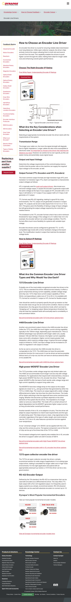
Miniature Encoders (6, 573)
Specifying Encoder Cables (31, 578)
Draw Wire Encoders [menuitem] (6, 98)
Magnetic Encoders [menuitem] (9, 71)
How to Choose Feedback (30, 12)
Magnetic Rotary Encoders (8, 562)
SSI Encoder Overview (30, 562)
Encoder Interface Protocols (32, 558)
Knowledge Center (10, 12)
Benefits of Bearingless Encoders (33, 584)
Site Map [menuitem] (37, 594)
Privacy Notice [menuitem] (9, 594)
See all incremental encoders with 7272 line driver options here (41, 318)
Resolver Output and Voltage (32, 569)
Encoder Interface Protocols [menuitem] (9, 120)
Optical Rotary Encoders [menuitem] (7, 81)
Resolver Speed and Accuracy (32, 571)
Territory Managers (57, 565)
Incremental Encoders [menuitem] (7, 61)
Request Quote (9, 172)
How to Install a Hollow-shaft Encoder (34, 588)
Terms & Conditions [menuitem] (51, 594)
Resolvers (5, 579)
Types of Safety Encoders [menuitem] (8, 150)
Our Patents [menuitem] (42, 594)
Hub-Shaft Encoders (7, 569)
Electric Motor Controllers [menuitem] (7, 144)
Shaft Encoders (5, 571)
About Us (55, 558)
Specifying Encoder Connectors (33, 580)
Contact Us (57, 552)
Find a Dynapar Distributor (59, 562)
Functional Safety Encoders (31, 565)
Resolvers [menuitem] (6, 56)
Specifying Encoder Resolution (32, 575)
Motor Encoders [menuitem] (8, 52)
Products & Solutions (10, 552)
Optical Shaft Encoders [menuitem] (7, 76)
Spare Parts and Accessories (10, 588)
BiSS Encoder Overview (31, 560)
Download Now (26, 77)
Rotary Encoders (7, 555)
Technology (28, 555)
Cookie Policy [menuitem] (17, 594)
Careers (55, 560)
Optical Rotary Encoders (7, 565)
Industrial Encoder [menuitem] (9, 49)
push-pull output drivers (44, 186)
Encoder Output (49, 12)
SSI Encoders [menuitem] (7, 129)
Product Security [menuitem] (60, 594)
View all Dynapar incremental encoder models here (37, 534)
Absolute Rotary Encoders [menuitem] (8, 66)
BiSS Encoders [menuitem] (8, 125)
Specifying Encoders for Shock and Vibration (36, 582)
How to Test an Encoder (31, 586)
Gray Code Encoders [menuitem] (6, 133)
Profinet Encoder (29, 567)
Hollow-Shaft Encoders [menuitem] (7, 87)
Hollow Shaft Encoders (7, 567)
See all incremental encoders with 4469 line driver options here (41, 362)
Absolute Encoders (6, 558)
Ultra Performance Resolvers (8, 585)
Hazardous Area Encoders (8, 575)
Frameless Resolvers (7, 581)
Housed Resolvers (6, 583)
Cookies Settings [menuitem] (28, 594)
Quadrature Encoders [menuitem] (6, 92)
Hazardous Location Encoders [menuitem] (9, 109)
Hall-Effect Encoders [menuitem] (6, 104)
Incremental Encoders (7, 560)
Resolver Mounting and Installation (33, 573)
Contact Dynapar (58, 555)
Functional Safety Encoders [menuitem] (8, 115)
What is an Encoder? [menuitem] (6, 139)
